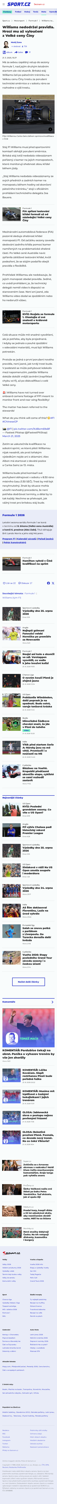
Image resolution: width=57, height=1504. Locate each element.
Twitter (5, 1444)
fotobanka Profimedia (17, 1467)
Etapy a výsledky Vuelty (39, 1268)
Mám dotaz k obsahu (38, 1437)
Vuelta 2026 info (36, 1264)
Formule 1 (26, 208)
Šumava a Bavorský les (11, 1341)
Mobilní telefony (8, 1412)
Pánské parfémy (41, 1416)
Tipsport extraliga (9, 1306)
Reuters (5, 1467)
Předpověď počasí (19, 1367)
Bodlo (25, 718)
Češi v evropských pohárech (13, 1370)
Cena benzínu (44, 1367)
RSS (3, 1434)
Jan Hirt (33, 1271)
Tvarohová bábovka (37, 1309)
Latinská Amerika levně (11, 1348)
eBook (9, 52)
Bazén (4, 1389)
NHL (4, 1316)
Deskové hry (7, 1416)
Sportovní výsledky (31, 608)
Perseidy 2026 (32, 1367)
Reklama (5, 1447)
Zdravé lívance (36, 1306)
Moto (43, 12)
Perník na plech (36, 1316)
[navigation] (3, 4)
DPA (47, 1465)
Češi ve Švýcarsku (9, 1345)
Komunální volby (9, 1281)
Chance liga (7, 1299)
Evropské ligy (28, 925)
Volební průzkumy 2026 (11, 1268)
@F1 (9, 428)
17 (30, 52)
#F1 (52, 418)
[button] (28, 114)
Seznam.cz (39, 4)
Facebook (6, 1437)
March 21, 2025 (11, 436)
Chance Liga (28, 675)
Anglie (25, 628)
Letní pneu (49, 1412)
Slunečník (37, 1389)
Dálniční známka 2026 (39, 1338)
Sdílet (20, 52)
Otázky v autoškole (37, 1348)
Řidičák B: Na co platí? (39, 1345)
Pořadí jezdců (46, 538)
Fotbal (18, 12)
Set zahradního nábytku (11, 1393)
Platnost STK (35, 1351)
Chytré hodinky (28, 1416)
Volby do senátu (8, 1278)
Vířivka (36, 1393)
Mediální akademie (37, 1440)
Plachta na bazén (15, 1389)
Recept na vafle (36, 1313)
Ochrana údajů (36, 1434)
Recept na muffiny (37, 1303)
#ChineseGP (10, 421)
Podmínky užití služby (38, 1430)
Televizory (17, 1416)
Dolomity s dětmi (9, 1351)
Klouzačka (46, 1389)
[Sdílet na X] (53, 583)
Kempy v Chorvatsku (10, 1335)
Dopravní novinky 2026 (39, 1341)
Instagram (6, 1440)
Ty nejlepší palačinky (38, 1299)
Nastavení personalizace (39, 1447)
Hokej (27, 12)
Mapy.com (6, 1367)
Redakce (5, 1430)
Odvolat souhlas (36, 1444)
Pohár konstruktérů (15, 542)
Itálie (24, 742)
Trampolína (27, 1389)
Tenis (35, 12)
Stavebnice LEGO (23, 1412)
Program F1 (8, 538)
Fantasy (7, 12)
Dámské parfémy (37, 1412)
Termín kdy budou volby (12, 1274)
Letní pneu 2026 (36, 1335)
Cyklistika (26, 765)
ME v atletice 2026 (9, 1309)
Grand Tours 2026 (37, 1281)
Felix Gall (33, 1278)
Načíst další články (28, 981)
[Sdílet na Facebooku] (48, 583)
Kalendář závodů (26, 538)
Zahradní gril (27, 1393)
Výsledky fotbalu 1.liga (11, 1303)
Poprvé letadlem (8, 1338)
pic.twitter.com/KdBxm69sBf (32, 428)
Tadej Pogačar (35, 1274)
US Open (26, 694)
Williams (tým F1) (11, 597)
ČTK (43, 1465)
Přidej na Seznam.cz (10, 1450)
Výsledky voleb (8, 1271)
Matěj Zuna (16, 42)
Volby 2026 (6, 1264)
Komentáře (8, 1001)
